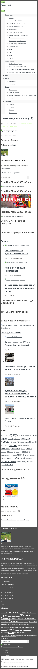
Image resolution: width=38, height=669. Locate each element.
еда (34, 455)
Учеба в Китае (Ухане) (15, 64)
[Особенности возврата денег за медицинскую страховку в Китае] (15, 280)
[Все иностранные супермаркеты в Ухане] (17, 245)
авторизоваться (5, 168)
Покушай (11, 104)
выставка (14, 455)
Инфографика (13, 113)
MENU (3, 2)
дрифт (27, 455)
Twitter (6, 650)
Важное (5, 241)
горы (18, 520)
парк (30, 458)
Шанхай (29, 449)
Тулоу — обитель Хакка (16, 38)
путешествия (8, 461)
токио (23, 461)
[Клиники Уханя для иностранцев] (16, 262)
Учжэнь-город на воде (15, 32)
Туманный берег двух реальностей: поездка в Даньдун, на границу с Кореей (20, 393)
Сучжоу (7, 445)
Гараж (7, 87)
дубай (31, 455)
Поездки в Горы (13, 46)
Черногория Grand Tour (16, 26)
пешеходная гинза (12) (17, 118)
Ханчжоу (23, 449)
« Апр (2, 604)
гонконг (21, 455)
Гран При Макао (14, 92)
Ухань (13, 445)
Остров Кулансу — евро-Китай (18, 35)
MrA (14, 145)
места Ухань (13, 29)
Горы (13, 439)
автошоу (18, 452)
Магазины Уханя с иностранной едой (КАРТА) (23, 72)
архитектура (25, 452)
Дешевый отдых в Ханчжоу (17, 43)
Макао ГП (33, 442)
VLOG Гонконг (17, 21)
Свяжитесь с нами (22, 666)
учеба (27, 461)
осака (27, 458)
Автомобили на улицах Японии (11, 173)
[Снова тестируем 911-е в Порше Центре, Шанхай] (13, 337)
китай (17, 458)
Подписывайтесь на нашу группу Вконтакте (12, 646)
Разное (11, 58)
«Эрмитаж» (12, 84)
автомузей (3, 452)
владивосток (5, 455)
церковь (3, 464)
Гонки (10, 439)
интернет (3, 458)
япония (9, 464)
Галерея (34, 435)
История (11, 110)
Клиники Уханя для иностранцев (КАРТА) (21, 69)
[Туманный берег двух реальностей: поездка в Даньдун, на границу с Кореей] (9, 385)
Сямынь (13, 520)
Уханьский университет (10, 449)
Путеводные (8, 15)
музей (22, 458)
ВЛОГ (6, 75)
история (10, 458)
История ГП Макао (17, 442)
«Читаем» (8, 101)
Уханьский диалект (23, 445)
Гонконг (11, 18)
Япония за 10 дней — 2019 (17, 23)
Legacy (12, 435)
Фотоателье (12, 81)
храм (31, 461)
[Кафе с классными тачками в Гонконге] (9, 413)
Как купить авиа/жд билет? (17, 67)
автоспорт (11, 452)
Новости (11, 107)
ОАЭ (10, 52)
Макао (11, 55)
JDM (5, 435)
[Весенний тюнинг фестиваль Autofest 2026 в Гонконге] (9, 361)
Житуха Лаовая (9, 61)
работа (19, 461)
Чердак (7, 78)
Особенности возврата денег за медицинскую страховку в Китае (20, 288)
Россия (3, 445)
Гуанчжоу (17, 439)
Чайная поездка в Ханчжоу (17, 41)
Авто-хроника (13, 90)
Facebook (7, 652)
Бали (10, 49)
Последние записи (11, 332)
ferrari (2, 435)
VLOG (25, 435)
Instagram (7, 655)
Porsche (19, 435)
